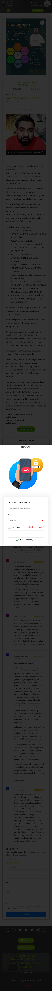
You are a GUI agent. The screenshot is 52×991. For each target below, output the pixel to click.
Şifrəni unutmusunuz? (36, 527)
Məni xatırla (16, 527)
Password (11, 515)
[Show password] (42, 520)
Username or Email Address (19, 502)
